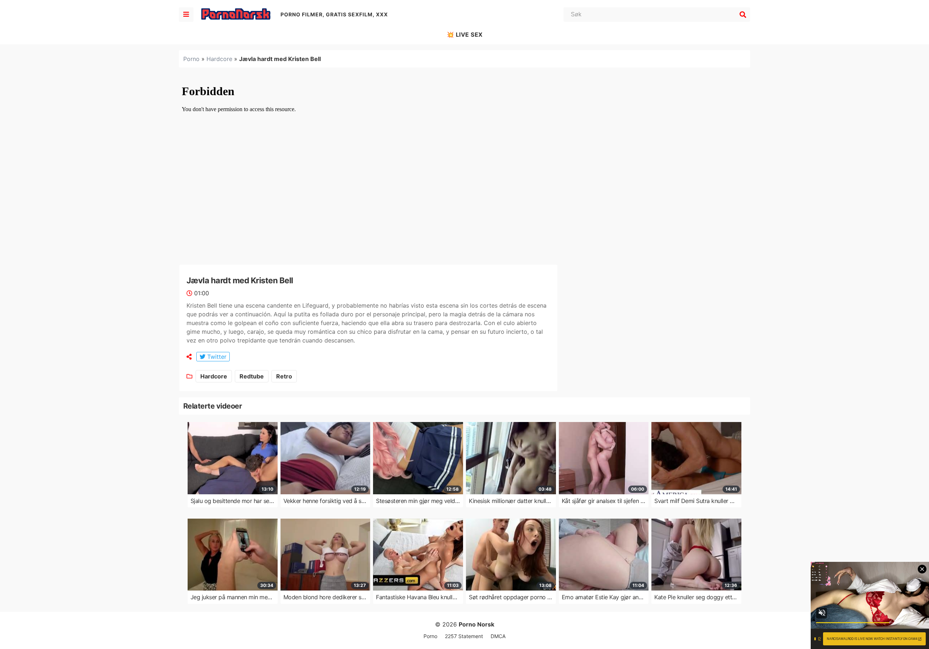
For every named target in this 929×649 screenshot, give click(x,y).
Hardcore (219, 58)
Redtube (252, 376)
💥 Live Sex (465, 34)
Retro (284, 376)
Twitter (215, 356)
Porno (191, 58)
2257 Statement (464, 636)
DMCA (498, 636)
